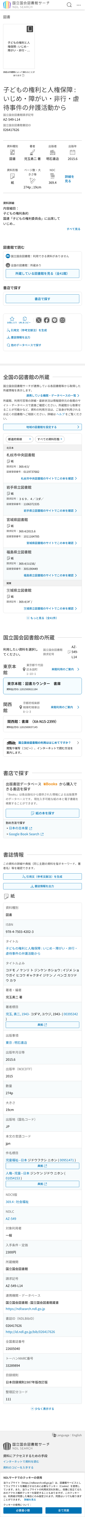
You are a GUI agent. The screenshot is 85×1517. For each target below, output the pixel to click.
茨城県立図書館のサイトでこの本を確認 (49, 608)
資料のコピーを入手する (18, 1467)
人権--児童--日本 (17, 1173)
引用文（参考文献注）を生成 (29, 330)
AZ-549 (11, 1218)
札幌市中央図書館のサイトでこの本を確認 (47, 478)
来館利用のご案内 (63, 669)
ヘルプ (60, 414)
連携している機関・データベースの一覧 (51, 395)
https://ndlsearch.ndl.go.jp (25, 1308)
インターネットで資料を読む (21, 1461)
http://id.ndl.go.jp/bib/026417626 (30, 1331)
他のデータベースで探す (26, 345)
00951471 (67, 1160)
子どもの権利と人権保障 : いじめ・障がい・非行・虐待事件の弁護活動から (42, 951)
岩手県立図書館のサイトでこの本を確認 (49, 510)
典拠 (40, 1025)
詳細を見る (69, 178)
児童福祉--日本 (16, 1160)
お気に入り (12, 322)
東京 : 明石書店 (16, 1042)
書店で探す (42, 298)
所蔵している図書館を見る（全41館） (42, 273)
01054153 (13, 1178)
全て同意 (63, 1510)
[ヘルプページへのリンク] (23, 74)
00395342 (71, 1013)
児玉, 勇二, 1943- (18, 1013)
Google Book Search (24, 833)
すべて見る (73, 229)
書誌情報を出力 (20, 337)
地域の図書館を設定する (41, 427)
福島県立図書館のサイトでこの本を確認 (49, 575)
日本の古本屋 (19, 827)
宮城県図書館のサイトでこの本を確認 (50, 543)
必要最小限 (23, 1510)
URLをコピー (25, 322)
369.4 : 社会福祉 (17, 1201)
